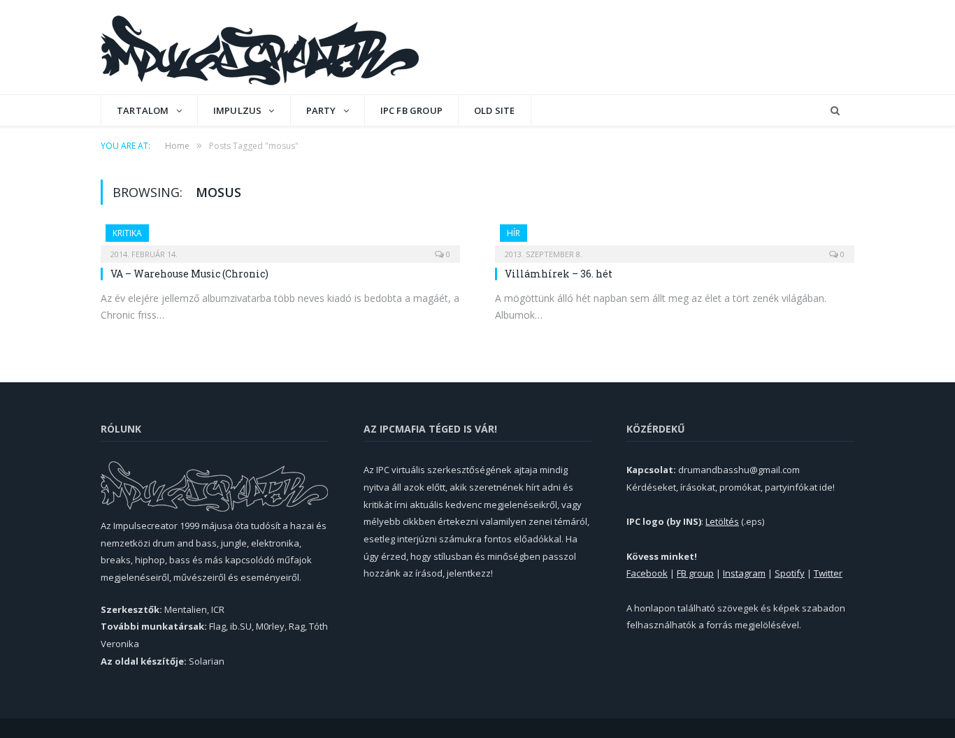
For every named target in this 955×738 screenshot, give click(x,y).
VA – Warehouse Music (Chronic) (189, 273)
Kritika (127, 233)
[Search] (835, 110)
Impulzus (237, 110)
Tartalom (143, 110)
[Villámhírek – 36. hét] (674, 239)
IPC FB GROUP (411, 110)
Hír (513, 233)
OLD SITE (494, 110)
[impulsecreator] (260, 47)
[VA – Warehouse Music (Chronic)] (280, 239)
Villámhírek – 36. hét (558, 273)
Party (321, 110)
